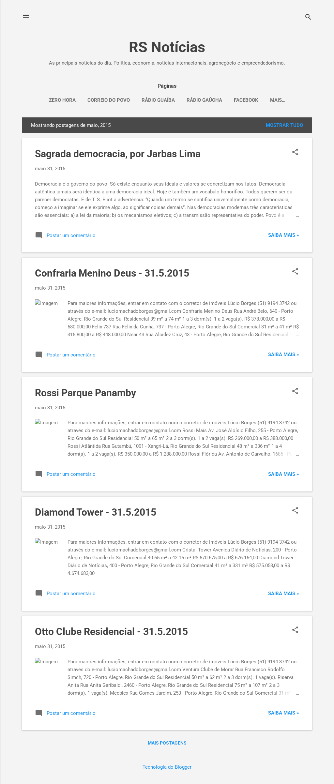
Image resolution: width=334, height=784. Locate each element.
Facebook (246, 100)
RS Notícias (167, 47)
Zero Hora (62, 100)
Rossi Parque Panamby (85, 393)
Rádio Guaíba (158, 100)
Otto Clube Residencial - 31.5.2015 (111, 631)
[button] (295, 152)
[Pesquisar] (308, 18)
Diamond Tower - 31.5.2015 (95, 512)
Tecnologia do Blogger (167, 767)
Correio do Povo (108, 100)
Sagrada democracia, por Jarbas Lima (118, 153)
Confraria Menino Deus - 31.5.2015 (112, 273)
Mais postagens (167, 743)
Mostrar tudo (284, 125)
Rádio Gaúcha (204, 100)
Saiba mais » (283, 235)
